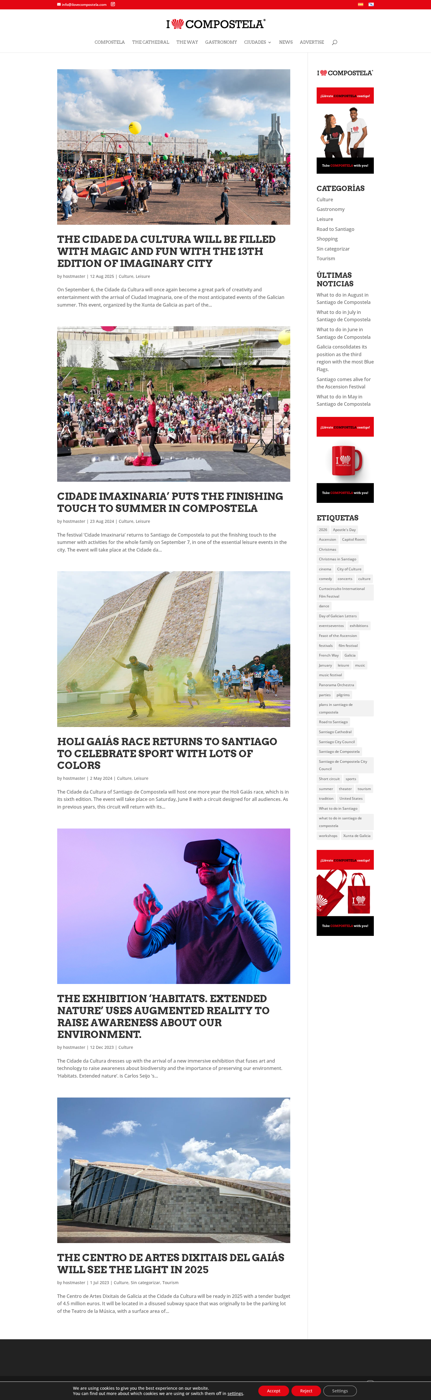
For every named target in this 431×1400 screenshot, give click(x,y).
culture (364, 578)
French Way (329, 655)
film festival (348, 645)
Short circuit (329, 778)
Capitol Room (353, 539)
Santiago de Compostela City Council (343, 765)
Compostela (110, 42)
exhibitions (359, 625)
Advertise (312, 42)
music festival (330, 674)
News (286, 42)
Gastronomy (221, 42)
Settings (340, 1391)
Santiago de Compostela (339, 751)
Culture (126, 276)
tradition (326, 798)
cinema (325, 569)
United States (351, 798)
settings (235, 1393)
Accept (273, 1391)
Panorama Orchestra (336, 684)
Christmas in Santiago (337, 559)
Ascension (327, 539)
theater (345, 788)
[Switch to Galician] (371, 6)
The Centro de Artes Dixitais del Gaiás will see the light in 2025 (170, 1264)
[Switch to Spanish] (360, 6)
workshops (328, 835)
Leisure (143, 276)
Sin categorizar (145, 1282)
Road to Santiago (335, 229)
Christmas (327, 549)
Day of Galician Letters (338, 615)
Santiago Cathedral (335, 731)
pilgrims (343, 694)
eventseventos (331, 625)
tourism (364, 788)
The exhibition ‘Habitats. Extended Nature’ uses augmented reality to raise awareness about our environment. (163, 1016)
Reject (306, 1391)
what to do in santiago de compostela (340, 822)
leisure (343, 665)
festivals (326, 645)
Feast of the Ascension (338, 635)
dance (324, 605)
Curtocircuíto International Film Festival (342, 592)
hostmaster (74, 276)
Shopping (327, 239)
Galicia (350, 655)
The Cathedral (150, 42)
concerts (345, 578)
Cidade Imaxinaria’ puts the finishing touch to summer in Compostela (170, 502)
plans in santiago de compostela (336, 708)
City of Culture (349, 569)
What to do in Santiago (338, 808)
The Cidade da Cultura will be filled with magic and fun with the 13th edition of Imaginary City (166, 251)
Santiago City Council (337, 741)
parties (325, 694)
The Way (187, 42)
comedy (325, 578)
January (325, 665)
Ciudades (255, 42)
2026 (323, 529)
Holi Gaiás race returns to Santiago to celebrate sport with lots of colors (167, 753)
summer (326, 788)
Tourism (170, 1282)
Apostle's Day (344, 529)
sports (351, 778)
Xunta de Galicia (357, 835)
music (360, 665)
